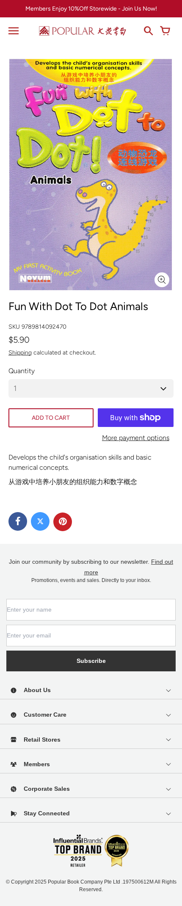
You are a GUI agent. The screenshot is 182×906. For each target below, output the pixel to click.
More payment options (135, 438)
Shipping (20, 352)
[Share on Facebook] (17, 521)
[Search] (148, 31)
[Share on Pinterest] (62, 522)
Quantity (21, 371)
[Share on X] (40, 521)
